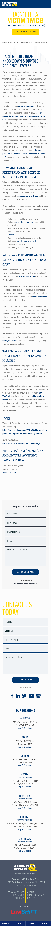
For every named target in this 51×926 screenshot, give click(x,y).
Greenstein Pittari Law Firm (25, 879)
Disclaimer (18, 895)
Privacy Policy (16, 892)
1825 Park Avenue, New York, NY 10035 (25, 882)
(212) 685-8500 (9, 473)
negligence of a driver (28, 196)
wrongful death (9, 340)
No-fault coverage (27, 276)
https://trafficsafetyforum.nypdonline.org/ (21, 443)
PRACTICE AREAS (35, 895)
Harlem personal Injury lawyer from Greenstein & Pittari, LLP (24, 153)
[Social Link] (12, 697)
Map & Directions (24, 728)
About (30, 892)
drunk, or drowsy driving (27, 241)
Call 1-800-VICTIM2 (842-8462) (25, 25)
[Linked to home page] (25, 868)
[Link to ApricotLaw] (25, 912)
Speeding (11, 235)
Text (32, 923)
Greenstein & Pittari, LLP (10, 42)
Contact (32, 898)
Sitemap (19, 898)
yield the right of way (25, 222)
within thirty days (39, 297)
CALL (19, 923)
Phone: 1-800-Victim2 (25, 885)
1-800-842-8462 (31, 583)
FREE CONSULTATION (25, 32)
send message (25, 572)
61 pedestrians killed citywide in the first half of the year (23, 116)
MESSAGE (6, 923)
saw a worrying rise (27, 106)
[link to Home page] (10, 4)
